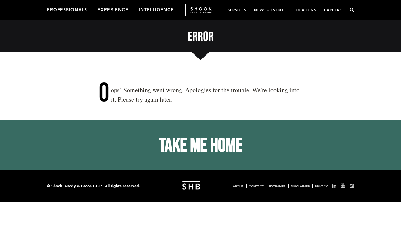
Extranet (277, 186)
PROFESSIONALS (67, 9)
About (238, 186)
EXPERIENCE (112, 9)
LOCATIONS (305, 10)
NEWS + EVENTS (270, 10)
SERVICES (237, 10)
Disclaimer (300, 186)
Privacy (321, 186)
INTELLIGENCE (156, 9)
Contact (256, 186)
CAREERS (333, 10)
